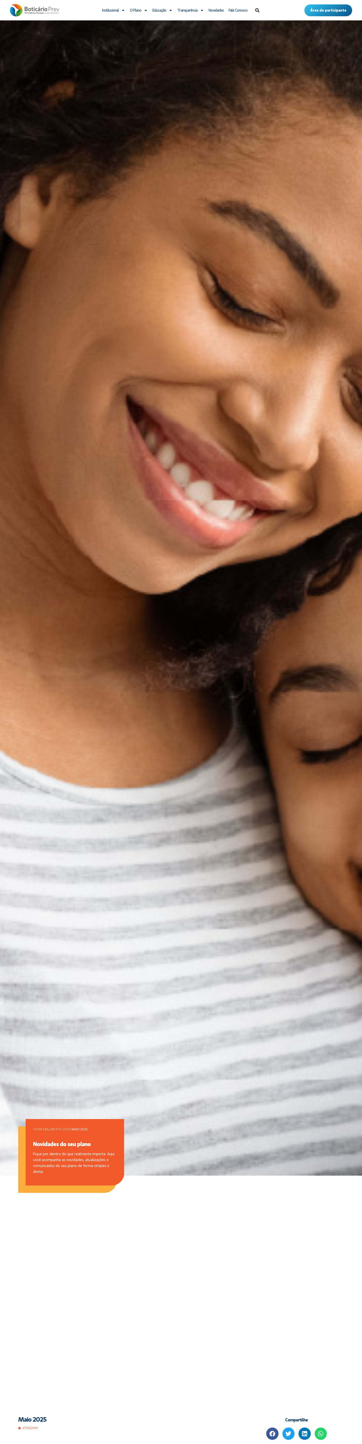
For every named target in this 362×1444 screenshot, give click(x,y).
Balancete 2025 (57, 1129)
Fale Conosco (238, 10)
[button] (257, 10)
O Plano (135, 10)
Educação (159, 10)
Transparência (187, 10)
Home (37, 1129)
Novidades (216, 10)
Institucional (110, 10)
